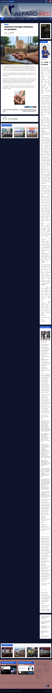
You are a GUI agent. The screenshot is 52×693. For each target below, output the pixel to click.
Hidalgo (7, 18)
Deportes (16, 131)
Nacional (29, 18)
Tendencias (21, 18)
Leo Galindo (12, 32)
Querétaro (13, 18)
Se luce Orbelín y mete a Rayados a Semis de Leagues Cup (45, 622)
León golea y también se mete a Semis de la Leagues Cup (45, 617)
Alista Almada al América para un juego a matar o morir (45, 627)
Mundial (35, 18)
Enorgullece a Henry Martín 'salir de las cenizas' (45, 632)
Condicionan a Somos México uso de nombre (46, 669)
